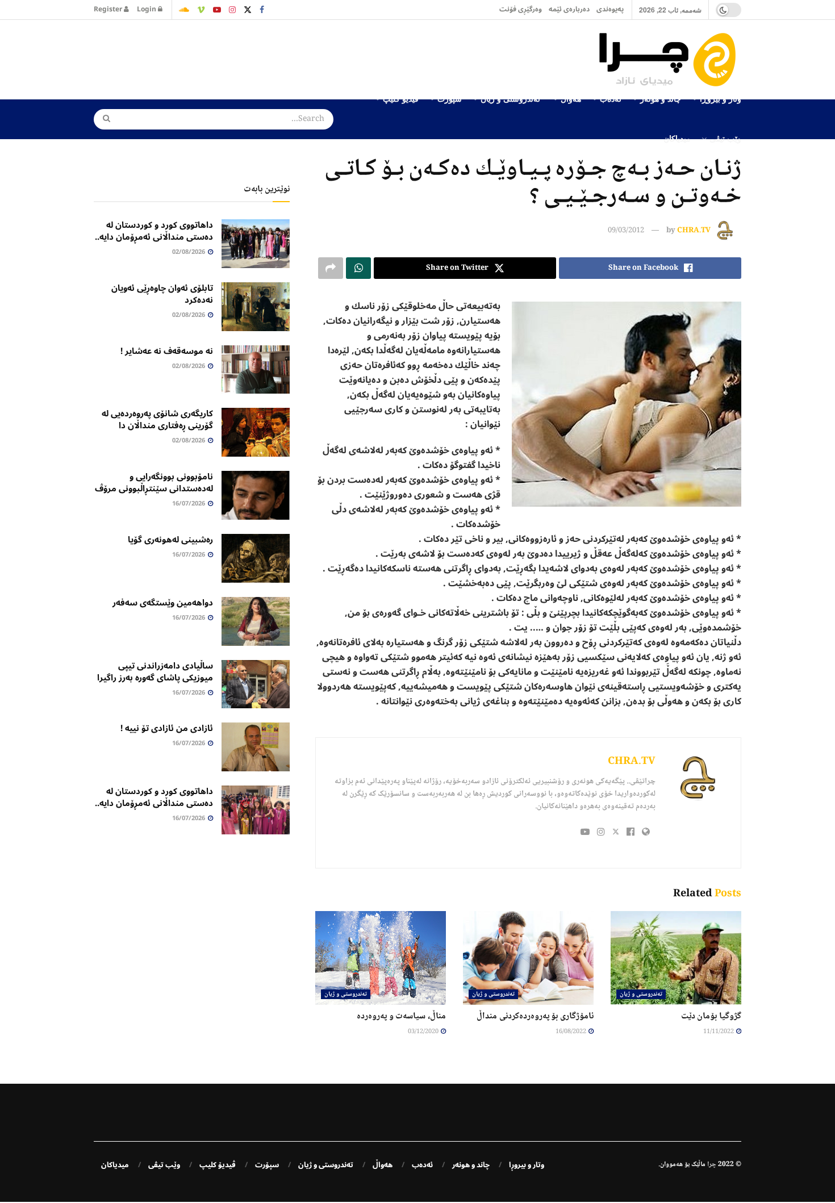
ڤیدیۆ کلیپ (217, 1165)
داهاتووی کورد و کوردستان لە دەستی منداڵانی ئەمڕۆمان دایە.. (154, 231)
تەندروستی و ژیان (641, 994)
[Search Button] (103, 119)
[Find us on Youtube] (217, 9)
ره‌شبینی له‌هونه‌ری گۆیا (170, 540)
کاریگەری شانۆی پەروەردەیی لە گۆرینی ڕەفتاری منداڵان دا (157, 419)
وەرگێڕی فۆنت (520, 9)
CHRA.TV (694, 230)
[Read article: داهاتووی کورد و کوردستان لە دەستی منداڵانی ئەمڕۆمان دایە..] (256, 243)
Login (147, 9)
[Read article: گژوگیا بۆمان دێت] (676, 957)
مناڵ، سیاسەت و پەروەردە (401, 1016)
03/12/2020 (424, 1031)
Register (109, 9)
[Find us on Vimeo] (201, 9)
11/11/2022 (719, 1031)
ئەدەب (422, 1165)
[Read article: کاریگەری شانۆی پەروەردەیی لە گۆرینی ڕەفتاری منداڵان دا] (256, 432)
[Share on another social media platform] (330, 268)
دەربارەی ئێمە (569, 9)
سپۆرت (267, 1165)
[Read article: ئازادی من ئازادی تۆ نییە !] (256, 746)
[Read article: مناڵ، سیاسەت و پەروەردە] (380, 957)
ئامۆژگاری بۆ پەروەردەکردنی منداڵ (535, 1016)
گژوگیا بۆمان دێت (711, 1016)
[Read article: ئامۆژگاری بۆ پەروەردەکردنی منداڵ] (528, 957)
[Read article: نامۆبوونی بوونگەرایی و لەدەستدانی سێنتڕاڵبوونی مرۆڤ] (256, 495)
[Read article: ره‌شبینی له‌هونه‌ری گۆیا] (256, 558)
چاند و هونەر (471, 1165)
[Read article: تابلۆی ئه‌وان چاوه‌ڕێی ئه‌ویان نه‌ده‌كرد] (256, 306)
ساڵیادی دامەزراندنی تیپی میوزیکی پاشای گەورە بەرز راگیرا (155, 672)
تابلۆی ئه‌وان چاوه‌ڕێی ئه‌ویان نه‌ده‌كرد (162, 294)
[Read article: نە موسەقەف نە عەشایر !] (256, 369)
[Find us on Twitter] (248, 9)
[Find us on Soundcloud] (184, 9)
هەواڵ (383, 1165)
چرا (711, 1165)
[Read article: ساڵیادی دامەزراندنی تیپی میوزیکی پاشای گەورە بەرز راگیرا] (256, 684)
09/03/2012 (626, 230)
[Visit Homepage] (670, 59)
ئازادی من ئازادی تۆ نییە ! (166, 728)
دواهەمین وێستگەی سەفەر (162, 603)
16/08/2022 (571, 1031)
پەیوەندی (610, 9)
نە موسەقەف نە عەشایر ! (166, 351)
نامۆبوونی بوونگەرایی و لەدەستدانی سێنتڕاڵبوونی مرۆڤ (154, 482)
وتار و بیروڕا (526, 1165)
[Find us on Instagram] (232, 9)
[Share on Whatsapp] (358, 268)
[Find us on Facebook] (262, 9)
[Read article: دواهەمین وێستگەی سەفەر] (256, 621)
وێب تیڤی (725, 138)
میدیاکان (677, 138)
